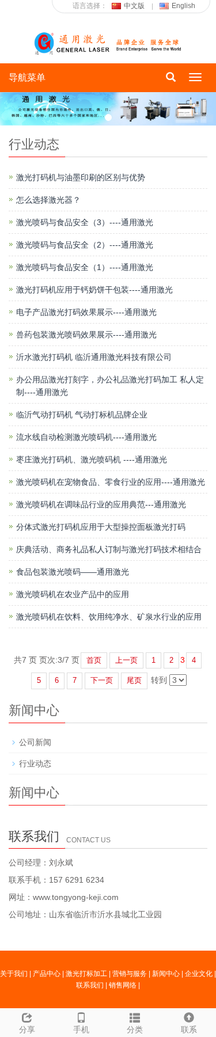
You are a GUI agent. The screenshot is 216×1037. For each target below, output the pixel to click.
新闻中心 (166, 974)
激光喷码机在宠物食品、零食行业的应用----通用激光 (110, 482)
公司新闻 (35, 742)
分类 (135, 1029)
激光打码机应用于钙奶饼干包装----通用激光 (94, 289)
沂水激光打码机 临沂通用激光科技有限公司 (94, 357)
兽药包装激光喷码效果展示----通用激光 (86, 334)
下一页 (101, 680)
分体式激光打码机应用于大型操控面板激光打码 (100, 526)
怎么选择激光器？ (48, 199)
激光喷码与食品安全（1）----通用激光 (84, 267)
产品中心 (46, 974)
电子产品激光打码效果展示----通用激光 (86, 312)
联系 (189, 1029)
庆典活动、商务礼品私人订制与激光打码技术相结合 (109, 549)
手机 (81, 1029)
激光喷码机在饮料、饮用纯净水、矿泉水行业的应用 (109, 616)
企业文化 (199, 974)
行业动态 (35, 763)
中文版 (134, 6)
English (183, 6)
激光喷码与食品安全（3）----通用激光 (84, 222)
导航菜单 (27, 77)
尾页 (134, 680)
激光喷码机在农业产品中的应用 (72, 594)
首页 (93, 660)
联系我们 (90, 985)
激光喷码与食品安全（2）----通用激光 (84, 244)
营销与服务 (129, 974)
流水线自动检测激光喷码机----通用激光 (86, 437)
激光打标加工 (86, 974)
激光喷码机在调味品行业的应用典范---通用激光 (101, 504)
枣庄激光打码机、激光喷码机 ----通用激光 (91, 459)
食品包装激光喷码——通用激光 (72, 571)
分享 (27, 1029)
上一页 (126, 660)
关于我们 (14, 974)
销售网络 (123, 985)
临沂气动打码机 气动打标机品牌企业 (81, 414)
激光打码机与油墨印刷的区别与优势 (80, 177)
